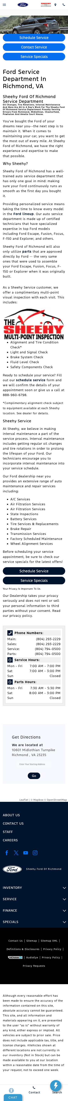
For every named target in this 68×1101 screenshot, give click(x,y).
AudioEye (32, 957)
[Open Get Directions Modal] (55, 4)
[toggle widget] (55, 1086)
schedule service (31, 380)
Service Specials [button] (34, 56)
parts (27, 251)
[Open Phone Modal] (64, 4)
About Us (11, 815)
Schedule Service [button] (34, 37)
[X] (16, 853)
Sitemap (31, 940)
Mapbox (38, 799)
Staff (8, 832)
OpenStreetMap (57, 799)
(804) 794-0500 (48, 649)
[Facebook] (6, 853)
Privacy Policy (52, 949)
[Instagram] (35, 853)
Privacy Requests (34, 965)
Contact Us (13, 823)
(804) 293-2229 (48, 639)
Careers (10, 840)
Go (34, 776)
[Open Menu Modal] (4, 4)
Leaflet (24, 799)
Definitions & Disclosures (23, 949)
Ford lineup (23, 214)
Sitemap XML (49, 940)
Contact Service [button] (34, 47)
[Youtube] (25, 853)
